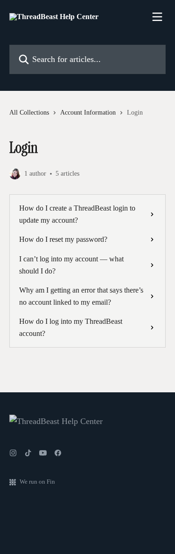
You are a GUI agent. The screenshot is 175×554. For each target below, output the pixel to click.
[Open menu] (157, 16)
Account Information (88, 112)
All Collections (29, 112)
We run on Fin (37, 481)
